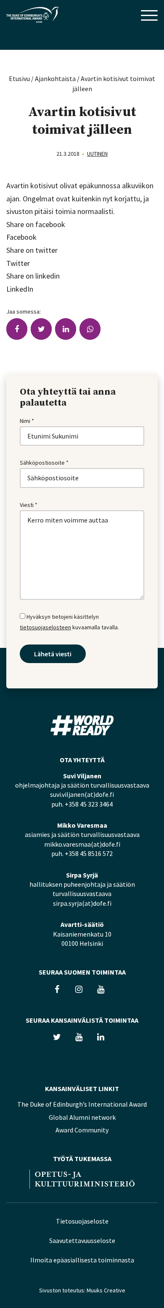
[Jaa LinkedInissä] (65, 329)
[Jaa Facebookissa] (16, 329)
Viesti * (28, 505)
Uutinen (97, 153)
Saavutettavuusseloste (82, 1240)
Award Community (82, 1130)
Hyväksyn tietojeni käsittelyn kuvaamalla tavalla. (69, 622)
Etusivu (19, 78)
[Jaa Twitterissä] (41, 329)
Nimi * (27, 421)
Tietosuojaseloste (82, 1221)
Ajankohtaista (55, 78)
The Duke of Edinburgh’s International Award (82, 1104)
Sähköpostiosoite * (44, 462)
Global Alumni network (82, 1117)
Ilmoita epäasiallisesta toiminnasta (82, 1260)
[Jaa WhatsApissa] (90, 329)
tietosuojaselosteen (45, 627)
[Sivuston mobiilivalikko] (149, 16)
